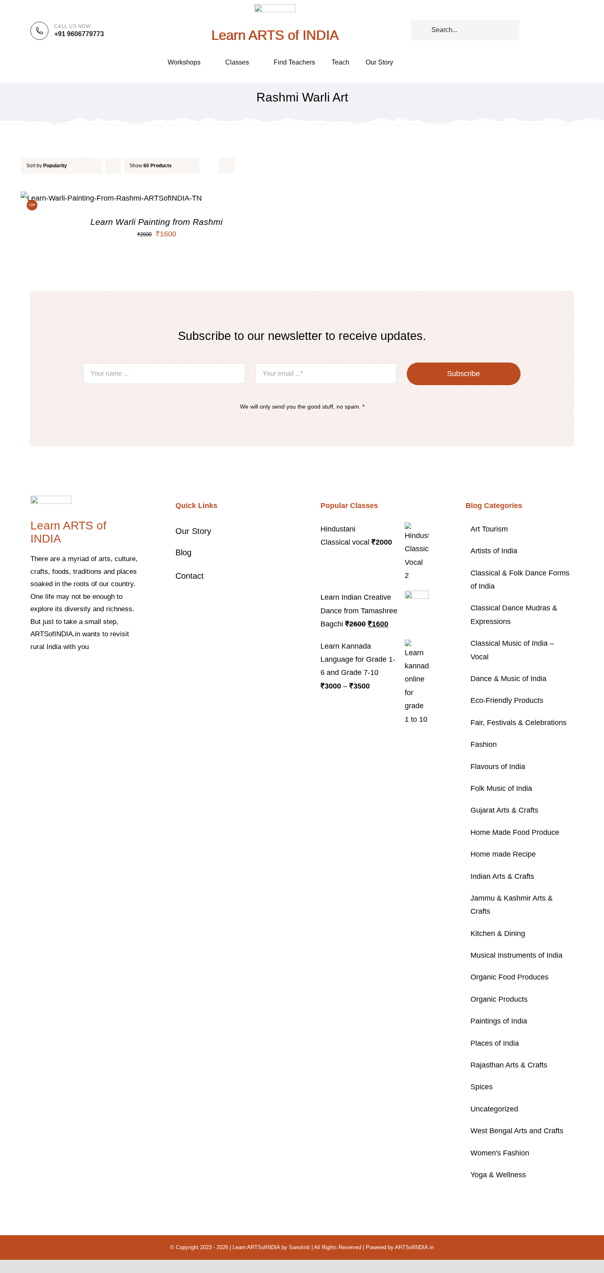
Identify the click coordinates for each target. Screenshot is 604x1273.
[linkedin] (98, 672)
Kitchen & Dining (497, 933)
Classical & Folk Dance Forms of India (519, 579)
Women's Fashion (499, 1153)
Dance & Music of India (508, 679)
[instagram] (59, 672)
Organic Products (499, 999)
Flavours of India (497, 766)
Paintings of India (498, 1021)
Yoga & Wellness (498, 1175)
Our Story (193, 531)
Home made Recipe (503, 854)
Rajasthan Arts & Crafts (508, 1065)
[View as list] (227, 166)
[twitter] (46, 672)
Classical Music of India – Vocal (512, 650)
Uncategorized (494, 1109)
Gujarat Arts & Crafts (504, 810)
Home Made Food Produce (514, 832)
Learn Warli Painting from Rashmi (156, 221)
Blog (183, 552)
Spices (481, 1087)
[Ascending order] (113, 165)
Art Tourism (489, 529)
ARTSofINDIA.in (414, 1247)
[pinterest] (72, 672)
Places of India (494, 1043)
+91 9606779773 (79, 33)
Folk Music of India (501, 788)
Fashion (483, 744)
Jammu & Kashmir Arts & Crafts (511, 904)
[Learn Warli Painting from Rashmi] (111, 198)
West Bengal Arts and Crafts (516, 1131)
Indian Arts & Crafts (502, 876)
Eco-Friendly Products (506, 700)
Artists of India (493, 551)
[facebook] (32, 672)
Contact (189, 575)
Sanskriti (299, 1247)
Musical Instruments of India (516, 955)
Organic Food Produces (509, 977)
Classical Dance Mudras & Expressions (513, 614)
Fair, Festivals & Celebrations (518, 723)
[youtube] (85, 672)
